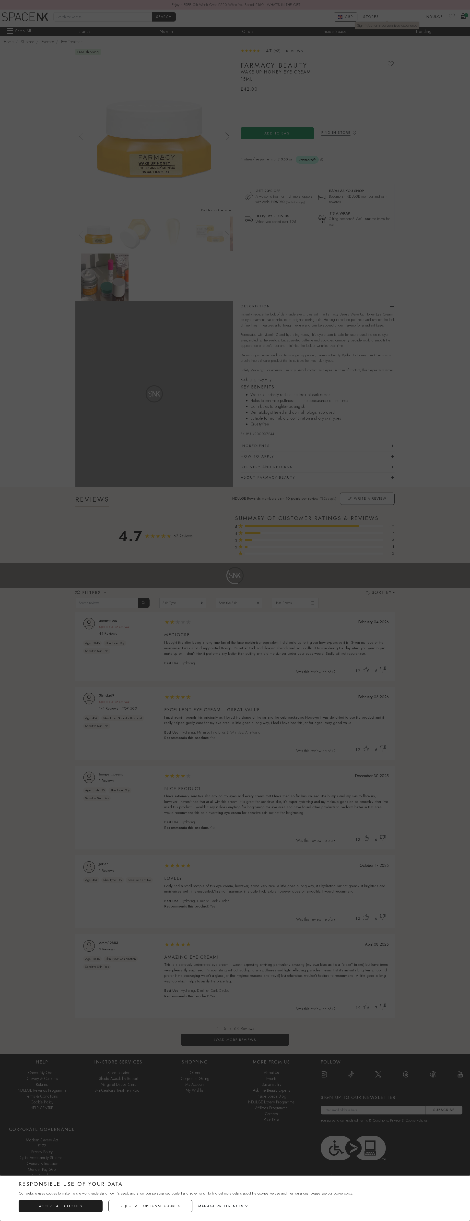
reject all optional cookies (150, 1206)
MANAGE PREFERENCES (221, 1206)
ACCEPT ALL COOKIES (60, 1206)
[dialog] (235, 1198)
